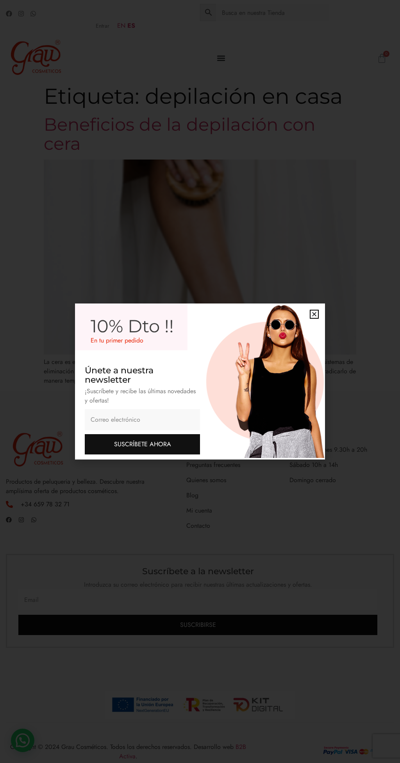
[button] (314, 314)
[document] (200, 381)
